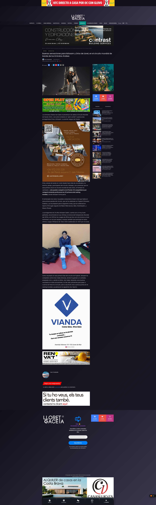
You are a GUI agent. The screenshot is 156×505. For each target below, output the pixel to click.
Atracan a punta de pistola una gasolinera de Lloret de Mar (107, 118)
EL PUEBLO (39, 23)
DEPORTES (82, 23)
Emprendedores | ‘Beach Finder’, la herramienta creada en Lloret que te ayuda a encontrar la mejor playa (107, 132)
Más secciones (112, 23)
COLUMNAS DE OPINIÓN (92, 23)
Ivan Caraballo (48, 59)
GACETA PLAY (56, 23)
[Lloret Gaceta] (78, 13)
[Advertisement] (65, 462)
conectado (57, 387)
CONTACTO (31, 23)
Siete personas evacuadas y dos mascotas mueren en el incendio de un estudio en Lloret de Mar (107, 125)
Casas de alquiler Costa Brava (78, 476)
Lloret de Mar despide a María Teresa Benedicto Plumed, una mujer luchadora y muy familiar (107, 167)
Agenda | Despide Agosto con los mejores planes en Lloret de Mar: (107, 139)
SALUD (105, 23)
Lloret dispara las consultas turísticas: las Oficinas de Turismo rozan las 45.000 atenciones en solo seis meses (107, 160)
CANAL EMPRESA (47, 23)
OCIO (101, 23)
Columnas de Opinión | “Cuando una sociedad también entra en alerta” (106, 153)
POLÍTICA (70, 23)
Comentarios (108, 106)
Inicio (44, 48)
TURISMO (76, 23)
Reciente (97, 106)
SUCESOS (63, 23)
